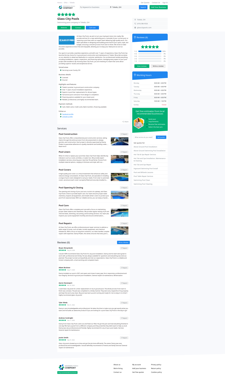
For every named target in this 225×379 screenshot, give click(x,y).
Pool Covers (65, 169)
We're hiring (118, 368)
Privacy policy (156, 365)
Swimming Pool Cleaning (143, 184)
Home (59, 2)
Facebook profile (67, 114)
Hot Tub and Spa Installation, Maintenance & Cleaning (149, 159)
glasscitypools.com (144, 27)
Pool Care (64, 205)
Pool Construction (68, 134)
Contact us (118, 372)
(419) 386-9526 (142, 24)
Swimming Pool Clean (142, 180)
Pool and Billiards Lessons (143, 172)
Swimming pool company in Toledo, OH (73, 22)
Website (64, 28)
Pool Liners (64, 152)
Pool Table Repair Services (143, 176)
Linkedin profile (67, 117)
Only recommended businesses (67, 372)
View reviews (142, 66)
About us (117, 365)
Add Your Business (158, 7)
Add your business (139, 368)
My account (136, 365)
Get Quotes (145, 2)
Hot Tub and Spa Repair (142, 165)
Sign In (165, 2)
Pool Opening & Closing (71, 187)
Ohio (66, 2)
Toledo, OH (141, 20)
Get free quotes (138, 372)
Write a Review (123, 242)
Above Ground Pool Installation (145, 147)
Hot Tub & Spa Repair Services (145, 154)
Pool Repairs (65, 223)
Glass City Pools (68, 19)
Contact (78, 28)
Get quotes (161, 137)
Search (143, 7)
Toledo (72, 2)
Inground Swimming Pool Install (146, 168)
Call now (92, 28)
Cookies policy (156, 372)
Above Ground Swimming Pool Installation (149, 151)
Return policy (156, 368)
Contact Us (156, 2)
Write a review (158, 66)
